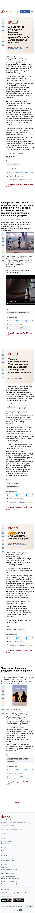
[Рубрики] (32, 11)
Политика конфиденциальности (10, 878)
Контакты (4, 855)
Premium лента (5, 843)
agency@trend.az (5, 833)
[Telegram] (17, 892)
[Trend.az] (6, 11)
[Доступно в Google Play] (18, 900)
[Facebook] (6, 892)
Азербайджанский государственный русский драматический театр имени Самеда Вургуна (17, 759)
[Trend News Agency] (6, 817)
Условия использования (8, 876)
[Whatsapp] (2, 892)
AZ (17, 910)
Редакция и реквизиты (7, 853)
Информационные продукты (9, 869)
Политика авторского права (9, 881)
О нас (2, 850)
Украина (16, 483)
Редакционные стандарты (8, 858)
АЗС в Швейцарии (19, 629)
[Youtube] (14, 892)
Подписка (4, 867)
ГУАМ (8, 483)
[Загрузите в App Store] (6, 900)
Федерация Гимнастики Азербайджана (18, 312)
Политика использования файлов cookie (12, 884)
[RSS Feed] (25, 892)
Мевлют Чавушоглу (12, 164)
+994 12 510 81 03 (5, 831)
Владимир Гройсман (13, 486)
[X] (10, 892)
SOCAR (9, 629)
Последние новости (6, 841)
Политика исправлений (7, 860)
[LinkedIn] (21, 892)
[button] (3, 19)
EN (14, 910)
